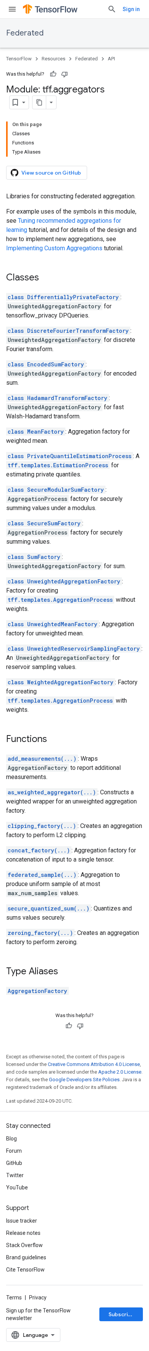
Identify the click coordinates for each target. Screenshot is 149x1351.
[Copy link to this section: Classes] (46, 278)
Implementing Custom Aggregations (54, 248)
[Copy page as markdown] (39, 102)
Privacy (38, 1297)
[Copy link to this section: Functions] (54, 739)
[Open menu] (12, 9)
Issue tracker (21, 1221)
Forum (14, 1151)
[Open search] (112, 9)
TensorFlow (19, 59)
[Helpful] (53, 74)
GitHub (14, 1163)
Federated (25, 33)
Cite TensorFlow (25, 1270)
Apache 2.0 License (119, 1072)
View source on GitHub (51, 172)
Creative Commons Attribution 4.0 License (94, 1064)
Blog (11, 1139)
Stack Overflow (24, 1245)
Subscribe (122, 1314)
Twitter (15, 1175)
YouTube (17, 1187)
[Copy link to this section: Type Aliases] (65, 972)
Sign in (131, 9)
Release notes (23, 1233)
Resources (53, 59)
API (111, 59)
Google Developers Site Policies (84, 1079)
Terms (14, 1297)
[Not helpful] (64, 74)
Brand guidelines (26, 1257)
